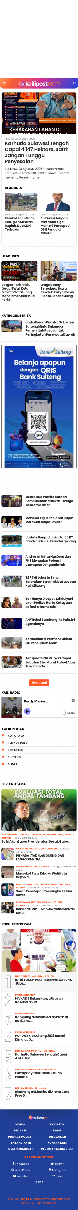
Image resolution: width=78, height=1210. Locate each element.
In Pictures (19, 834)
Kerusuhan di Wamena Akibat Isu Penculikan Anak (48, 641)
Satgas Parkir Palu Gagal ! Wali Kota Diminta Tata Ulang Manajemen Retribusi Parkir (18, 292)
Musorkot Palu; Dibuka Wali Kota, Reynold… (42, 875)
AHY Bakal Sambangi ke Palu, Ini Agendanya (50, 621)
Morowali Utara (38, 884)
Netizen (36, 902)
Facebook (22, 1164)
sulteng (14, 757)
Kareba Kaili (33, 1069)
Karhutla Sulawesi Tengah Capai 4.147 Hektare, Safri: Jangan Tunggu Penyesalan (37, 152)
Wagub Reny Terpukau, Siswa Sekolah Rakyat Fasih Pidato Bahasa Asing (57, 290)
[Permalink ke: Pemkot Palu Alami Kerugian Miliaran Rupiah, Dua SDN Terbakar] (21, 202)
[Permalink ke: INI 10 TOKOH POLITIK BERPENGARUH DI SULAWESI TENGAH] (39, 950)
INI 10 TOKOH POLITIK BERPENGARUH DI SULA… (44, 981)
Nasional (37, 976)
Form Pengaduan (19, 1149)
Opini (43, 848)
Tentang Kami (20, 1143)
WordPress (22, 1170)
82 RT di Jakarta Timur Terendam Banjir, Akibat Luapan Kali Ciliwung (50, 581)
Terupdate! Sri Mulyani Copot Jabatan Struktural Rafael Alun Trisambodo (50, 662)
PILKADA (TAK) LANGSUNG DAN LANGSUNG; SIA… (40, 857)
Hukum (6, 834)
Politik (69, 834)
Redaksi (20, 1130)
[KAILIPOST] (39, 83)
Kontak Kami (57, 1143)
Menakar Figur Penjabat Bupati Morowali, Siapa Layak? (49, 520)
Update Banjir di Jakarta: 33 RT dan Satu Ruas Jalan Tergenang (50, 539)
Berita (19, 1050)
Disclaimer (57, 1137)
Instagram (59, 1170)
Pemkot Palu (18, 743)
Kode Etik (57, 1124)
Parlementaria (53, 834)
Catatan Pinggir (27, 848)
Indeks (20, 1124)
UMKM (42, 1088)
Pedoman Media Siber (57, 1149)
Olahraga (23, 866)
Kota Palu (16, 736)
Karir (57, 1130)
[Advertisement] (39, 39)
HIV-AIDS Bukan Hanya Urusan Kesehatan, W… (39, 1000)
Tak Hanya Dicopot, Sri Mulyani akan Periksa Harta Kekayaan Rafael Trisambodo (49, 602)
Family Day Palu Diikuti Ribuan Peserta (38, 1075)
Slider (12, 764)
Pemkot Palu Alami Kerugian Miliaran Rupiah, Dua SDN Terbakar (19, 223)
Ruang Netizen (60, 884)
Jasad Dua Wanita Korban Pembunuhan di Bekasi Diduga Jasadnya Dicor (49, 501)
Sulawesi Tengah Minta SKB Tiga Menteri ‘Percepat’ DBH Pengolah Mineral (55, 225)
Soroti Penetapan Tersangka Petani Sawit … (44, 893)
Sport (45, 866)
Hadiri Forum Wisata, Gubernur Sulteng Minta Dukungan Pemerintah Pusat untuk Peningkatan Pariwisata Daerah (50, 328)
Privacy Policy (20, 1137)
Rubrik (6, 837)
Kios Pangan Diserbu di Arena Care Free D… (42, 1093)
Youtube (22, 1176)
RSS (40, 1182)
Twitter (59, 1164)
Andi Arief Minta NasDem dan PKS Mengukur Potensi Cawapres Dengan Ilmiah (48, 560)
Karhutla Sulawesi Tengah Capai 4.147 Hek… (41, 1056)
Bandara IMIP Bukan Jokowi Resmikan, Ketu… (45, 911)
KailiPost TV (33, 1050)
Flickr (59, 1176)
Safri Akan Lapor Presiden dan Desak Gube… (35, 841)
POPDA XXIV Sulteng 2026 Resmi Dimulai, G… (40, 1037)
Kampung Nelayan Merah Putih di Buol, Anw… (41, 1019)
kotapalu (15, 750)
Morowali (35, 834)
